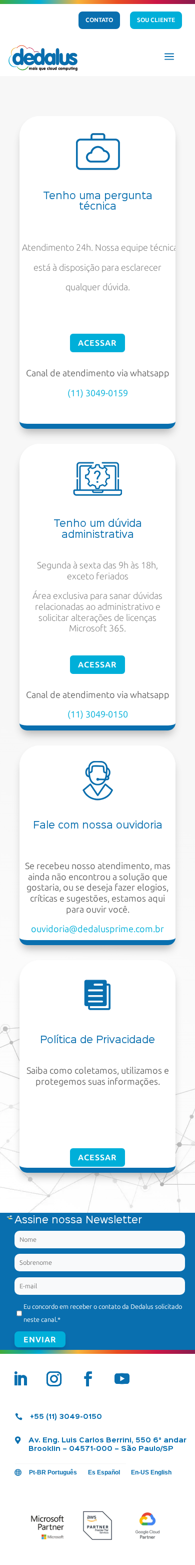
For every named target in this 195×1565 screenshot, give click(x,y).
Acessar (97, 343)
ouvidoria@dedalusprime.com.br (97, 929)
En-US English (151, 1472)
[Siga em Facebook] (88, 1379)
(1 (72, 393)
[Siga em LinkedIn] (20, 1379)
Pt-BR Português (53, 1472)
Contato (99, 20)
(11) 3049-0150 (98, 714)
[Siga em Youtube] (122, 1379)
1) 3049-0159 (102, 393)
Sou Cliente (156, 20)
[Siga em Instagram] (54, 1379)
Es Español (104, 1472)
